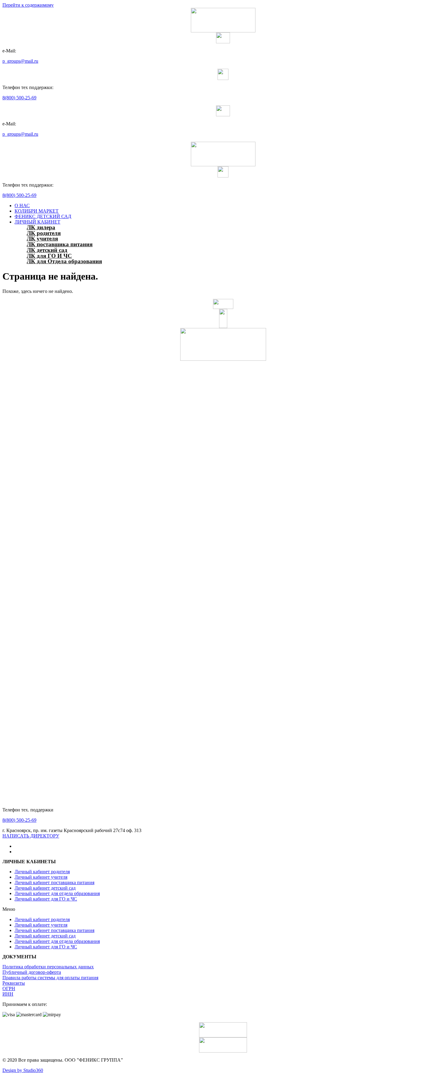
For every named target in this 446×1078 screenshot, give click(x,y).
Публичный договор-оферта (31, 972)
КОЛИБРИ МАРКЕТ (37, 211)
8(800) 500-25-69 (19, 97)
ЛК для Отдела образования (64, 261)
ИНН (7, 994)
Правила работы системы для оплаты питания (50, 977)
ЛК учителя (42, 238)
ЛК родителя (44, 233)
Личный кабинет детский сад (45, 888)
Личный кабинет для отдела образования (57, 893)
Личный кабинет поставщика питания (54, 882)
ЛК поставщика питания (60, 244)
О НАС (22, 205)
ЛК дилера (41, 227)
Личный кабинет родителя (42, 871)
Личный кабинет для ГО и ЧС (46, 898)
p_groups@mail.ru (20, 61)
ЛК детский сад (47, 250)
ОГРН (8, 988)
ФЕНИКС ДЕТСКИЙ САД (43, 216)
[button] (30, 835)
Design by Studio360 (22, 1070)
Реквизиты (13, 983)
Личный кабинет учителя (41, 877)
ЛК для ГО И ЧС (49, 256)
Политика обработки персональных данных (48, 966)
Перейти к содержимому (28, 5)
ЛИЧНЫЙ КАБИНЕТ (37, 221)
